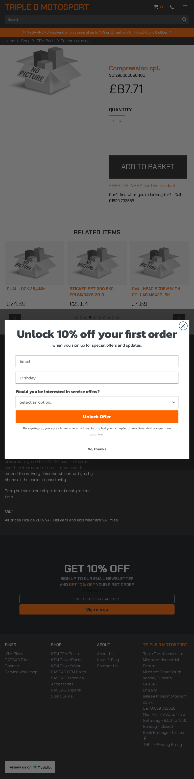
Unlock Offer (97, 416)
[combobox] (96, 402)
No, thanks (97, 449)
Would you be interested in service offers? (58, 391)
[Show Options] (174, 402)
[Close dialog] (183, 326)
